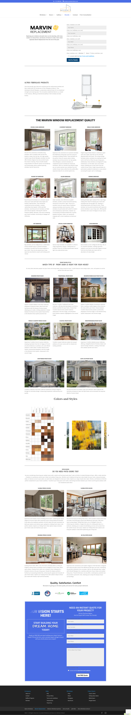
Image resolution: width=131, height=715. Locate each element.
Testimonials (50, 700)
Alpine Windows (29, 709)
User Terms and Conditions (86, 56)
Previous (65, 435)
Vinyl (69, 693)
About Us (28, 693)
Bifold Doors (92, 698)
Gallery (59, 15)
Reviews (28, 700)
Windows (43, 15)
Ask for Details (73, 59)
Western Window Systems (54, 709)
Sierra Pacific (66, 709)
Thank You (49, 703)
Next (108, 435)
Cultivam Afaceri (60, 713)
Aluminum (70, 700)
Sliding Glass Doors (94, 696)
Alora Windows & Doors (84, 709)
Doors (51, 15)
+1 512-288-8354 (57, 1)
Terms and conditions (52, 698)
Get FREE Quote (83, 675)
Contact (75, 15)
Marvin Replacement (40, 709)
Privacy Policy (50, 696)
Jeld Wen (73, 709)
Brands (67, 15)
